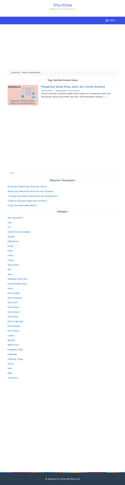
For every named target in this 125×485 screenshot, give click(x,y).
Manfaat (11, 340)
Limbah (11, 335)
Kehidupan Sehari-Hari (17, 278)
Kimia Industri (14, 311)
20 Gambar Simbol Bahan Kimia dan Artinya (27, 186)
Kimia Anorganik (15, 297)
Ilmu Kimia (62, 5)
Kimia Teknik (13, 330)
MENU (112, 20)
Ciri (9, 227)
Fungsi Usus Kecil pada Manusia (22, 205)
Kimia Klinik (13, 316)
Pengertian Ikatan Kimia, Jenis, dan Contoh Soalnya (73, 87)
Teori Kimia (13, 377)
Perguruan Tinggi (15, 358)
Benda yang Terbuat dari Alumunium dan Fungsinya (30, 191)
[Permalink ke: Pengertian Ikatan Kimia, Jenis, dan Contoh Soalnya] (23, 94)
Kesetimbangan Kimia (17, 283)
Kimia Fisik (13, 302)
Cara (10, 222)
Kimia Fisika (13, 307)
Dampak (11, 236)
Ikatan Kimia (13, 264)
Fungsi (11, 260)
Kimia (10, 288)
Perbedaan (12, 354)
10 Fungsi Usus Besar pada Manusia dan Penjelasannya (33, 195)
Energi (10, 245)
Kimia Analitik (14, 293)
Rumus (11, 363)
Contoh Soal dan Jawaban (19, 231)
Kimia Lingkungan (15, 321)
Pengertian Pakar (15, 349)
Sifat (10, 368)
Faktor (10, 250)
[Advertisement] (62, 46)
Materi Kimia (13, 344)
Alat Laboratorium (15, 217)
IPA (9, 269)
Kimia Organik (14, 325)
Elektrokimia (13, 241)
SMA (10, 373)
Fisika (10, 255)
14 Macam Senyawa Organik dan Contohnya (27, 200)
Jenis (10, 274)
